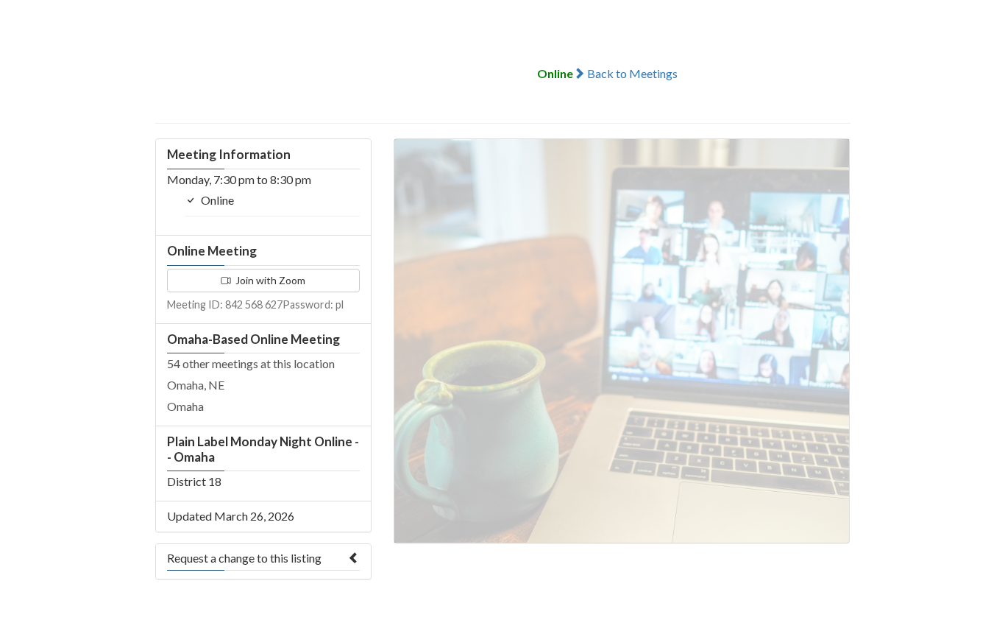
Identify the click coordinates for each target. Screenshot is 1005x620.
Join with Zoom (269, 280)
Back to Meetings (631, 73)
